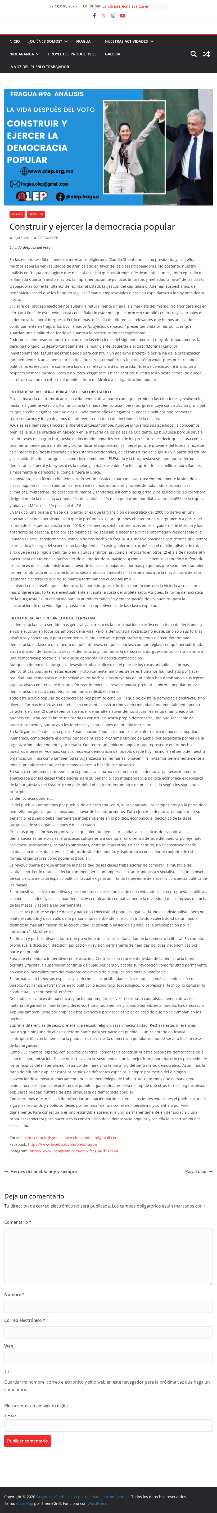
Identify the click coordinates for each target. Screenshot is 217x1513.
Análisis (17, 214)
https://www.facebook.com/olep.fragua (62, 1144)
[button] (65, 41)
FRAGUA (83, 41)
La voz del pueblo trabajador (38, 66)
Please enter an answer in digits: (36, 1406)
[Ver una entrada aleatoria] (206, 54)
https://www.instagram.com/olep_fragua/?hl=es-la (74, 1150)
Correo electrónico (24, 1320)
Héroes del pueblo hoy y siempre (44, 1171)
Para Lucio (195, 1171)
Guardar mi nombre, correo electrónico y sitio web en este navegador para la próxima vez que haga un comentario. (107, 1386)
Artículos (36, 214)
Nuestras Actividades (126, 41)
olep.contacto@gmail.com (46, 1137)
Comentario (17, 1222)
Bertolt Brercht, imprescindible (129, 5)
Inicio (14, 41)
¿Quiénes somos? (45, 41)
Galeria (112, 53)
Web (8, 1346)
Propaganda (21, 53)
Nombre (14, 1294)
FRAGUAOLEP (48, 237)
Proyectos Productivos (72, 53)
